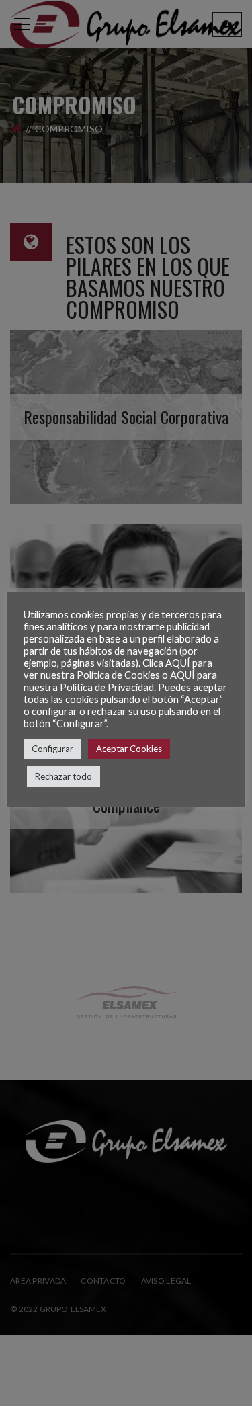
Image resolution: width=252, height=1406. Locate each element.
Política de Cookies (118, 675)
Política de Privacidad (107, 687)
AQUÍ (177, 663)
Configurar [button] (52, 748)
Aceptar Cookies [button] (129, 748)
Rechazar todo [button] (63, 776)
